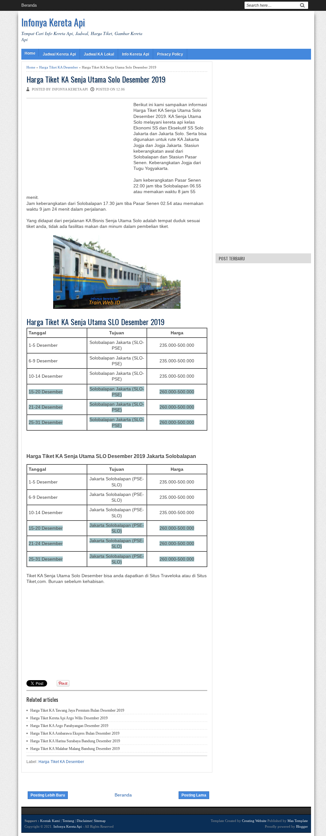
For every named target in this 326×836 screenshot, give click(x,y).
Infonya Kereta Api (53, 22)
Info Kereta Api (135, 54)
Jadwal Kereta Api (59, 54)
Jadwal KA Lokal (99, 54)
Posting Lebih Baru (48, 795)
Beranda (29, 5)
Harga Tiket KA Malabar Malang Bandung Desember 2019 (75, 748)
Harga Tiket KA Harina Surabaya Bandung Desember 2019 (75, 741)
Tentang (68, 821)
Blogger (302, 826)
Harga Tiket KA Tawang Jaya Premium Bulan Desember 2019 (77, 710)
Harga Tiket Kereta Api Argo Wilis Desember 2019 (69, 718)
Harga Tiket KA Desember (58, 67)
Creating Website (254, 821)
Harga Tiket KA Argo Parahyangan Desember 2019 (69, 725)
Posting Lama (193, 795)
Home (30, 53)
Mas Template (297, 821)
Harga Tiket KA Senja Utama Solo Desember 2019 (96, 79)
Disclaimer (84, 821)
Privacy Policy (170, 54)
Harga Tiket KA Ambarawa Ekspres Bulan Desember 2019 (74, 733)
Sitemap (100, 821)
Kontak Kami (50, 821)
